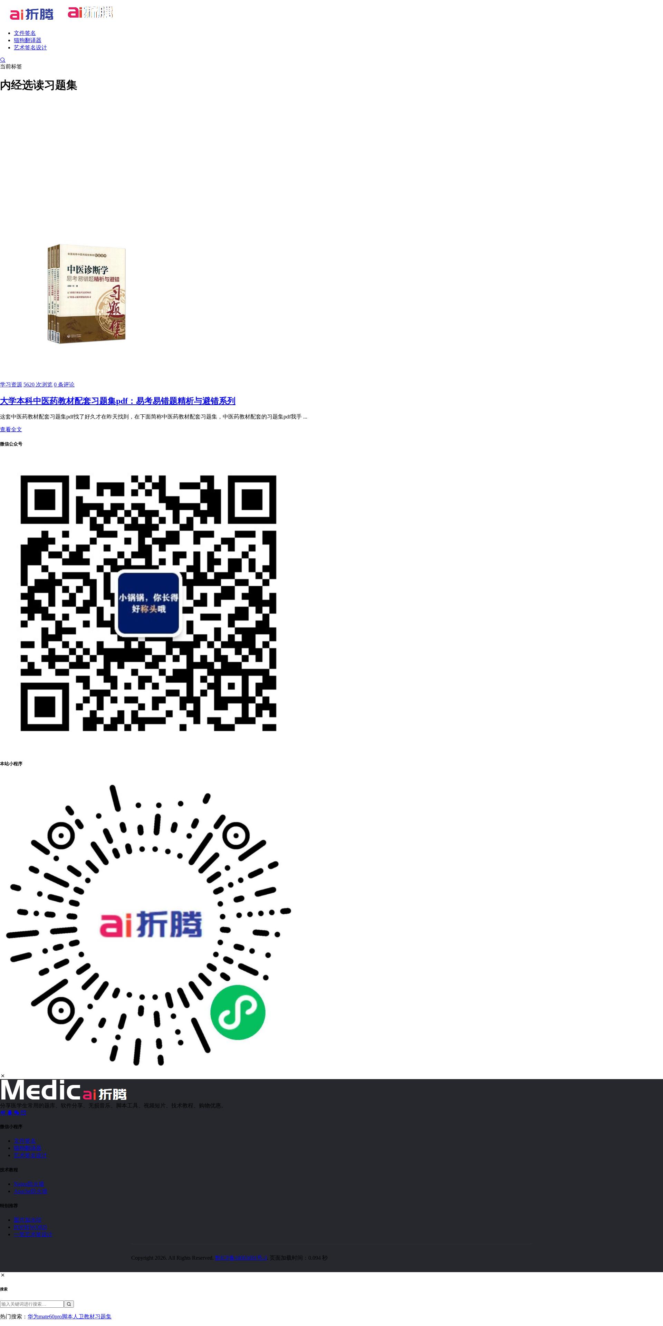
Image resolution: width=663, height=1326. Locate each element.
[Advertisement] (331, 148)
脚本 (67, 1316)
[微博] (3, 1112)
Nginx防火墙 (29, 1184)
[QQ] (10, 1112)
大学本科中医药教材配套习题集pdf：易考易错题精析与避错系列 (118, 400)
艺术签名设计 (30, 47)
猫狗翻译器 (27, 40)
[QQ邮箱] (23, 1112)
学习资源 (11, 384)
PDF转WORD (30, 1227)
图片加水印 (27, 1220)
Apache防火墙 (30, 1191)
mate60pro (50, 1316)
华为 (33, 1316)
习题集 (103, 1316)
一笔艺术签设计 (33, 1234)
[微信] (17, 1112)
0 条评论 (64, 384)
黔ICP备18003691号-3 (241, 1258)
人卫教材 (84, 1316)
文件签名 (25, 33)
